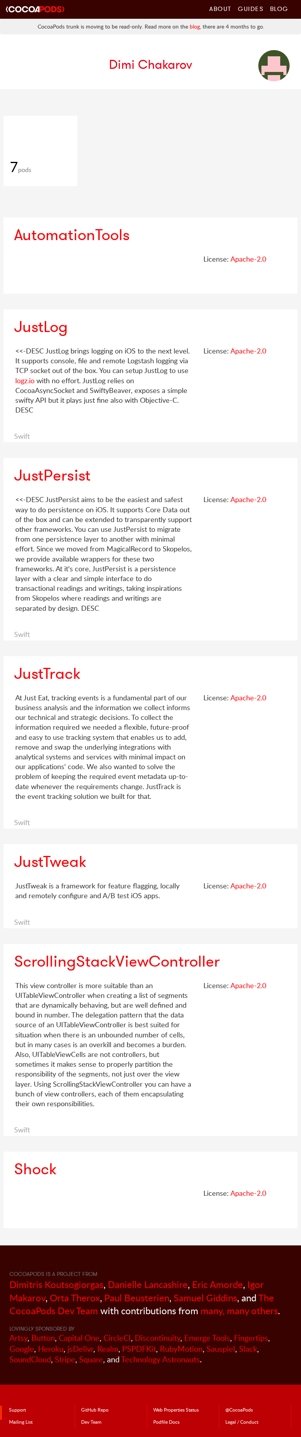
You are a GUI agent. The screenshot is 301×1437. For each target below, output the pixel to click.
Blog (279, 9)
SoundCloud (30, 1359)
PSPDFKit (139, 1349)
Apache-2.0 (248, 259)
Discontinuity (157, 1338)
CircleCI (117, 1338)
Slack (248, 1349)
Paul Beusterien (136, 1297)
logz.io (24, 380)
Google (21, 1349)
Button (43, 1338)
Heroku (50, 1349)
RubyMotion (181, 1349)
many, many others (239, 1310)
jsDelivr (80, 1349)
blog (195, 26)
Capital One (79, 1338)
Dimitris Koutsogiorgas (56, 1284)
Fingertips (251, 1338)
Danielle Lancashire (148, 1284)
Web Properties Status (176, 1410)
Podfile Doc (166, 1422)
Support (17, 1410)
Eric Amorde (217, 1284)
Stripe (65, 1359)
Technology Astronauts (160, 1359)
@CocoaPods (239, 1410)
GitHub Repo (95, 1410)
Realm (107, 1349)
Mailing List (21, 1422)
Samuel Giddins (205, 1297)
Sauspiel (221, 1349)
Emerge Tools (207, 1338)
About (220, 9)
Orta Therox (75, 1297)
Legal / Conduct (241, 1422)
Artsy (18, 1338)
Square (91, 1359)
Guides (251, 9)
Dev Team (91, 1422)
